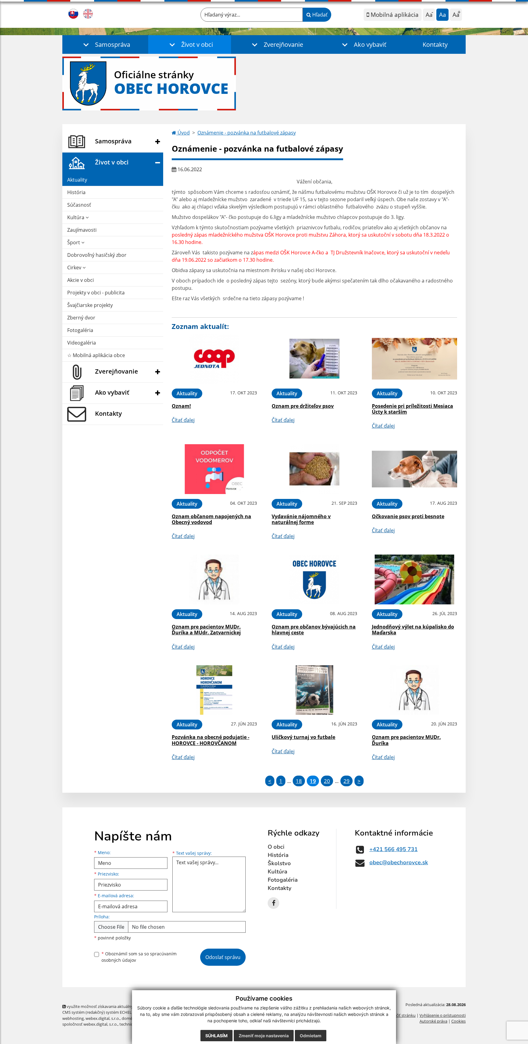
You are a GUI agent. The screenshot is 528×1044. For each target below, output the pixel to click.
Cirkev (74, 267)
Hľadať (319, 14)
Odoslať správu (222, 957)
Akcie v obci (80, 280)
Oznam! (181, 406)
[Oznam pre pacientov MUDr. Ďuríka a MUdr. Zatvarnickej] (214, 579)
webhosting (73, 1018)
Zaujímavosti (82, 230)
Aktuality (77, 179)
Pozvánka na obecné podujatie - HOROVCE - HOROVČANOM (210, 740)
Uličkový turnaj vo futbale (303, 737)
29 (346, 780)
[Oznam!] (214, 359)
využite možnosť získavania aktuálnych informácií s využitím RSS (124, 1006)
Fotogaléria (80, 330)
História (76, 192)
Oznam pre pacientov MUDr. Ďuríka (406, 740)
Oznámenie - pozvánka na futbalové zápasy (246, 132)
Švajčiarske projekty (90, 305)
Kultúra (76, 217)
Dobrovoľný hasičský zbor (97, 255)
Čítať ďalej (183, 420)
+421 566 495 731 (393, 849)
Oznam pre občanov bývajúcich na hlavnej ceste (314, 629)
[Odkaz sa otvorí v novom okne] (273, 903)
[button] (105, 44)
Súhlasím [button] (216, 1035)
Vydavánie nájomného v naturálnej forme (301, 519)
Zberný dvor (81, 317)
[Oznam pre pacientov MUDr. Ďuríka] (414, 690)
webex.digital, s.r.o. (103, 1018)
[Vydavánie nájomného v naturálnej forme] (314, 469)
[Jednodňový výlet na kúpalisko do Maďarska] (414, 579)
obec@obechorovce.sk (398, 862)
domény (129, 1018)
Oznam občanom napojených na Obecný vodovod (211, 519)
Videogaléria (81, 342)
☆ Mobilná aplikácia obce (96, 355)
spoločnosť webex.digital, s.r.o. (90, 1024)
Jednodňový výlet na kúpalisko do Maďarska (413, 629)
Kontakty (435, 44)
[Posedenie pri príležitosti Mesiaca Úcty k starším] (414, 359)
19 (313, 780)
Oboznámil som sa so (139, 957)
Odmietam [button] (310, 1035)
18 (299, 780)
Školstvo (279, 863)
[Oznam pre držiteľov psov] (314, 359)
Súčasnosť (79, 204)
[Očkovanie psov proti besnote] (414, 469)
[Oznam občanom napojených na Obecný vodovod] (214, 469)
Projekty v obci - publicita (96, 292)
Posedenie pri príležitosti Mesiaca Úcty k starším (412, 409)
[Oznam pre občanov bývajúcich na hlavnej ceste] (314, 579)
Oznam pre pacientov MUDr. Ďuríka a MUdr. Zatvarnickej (206, 629)
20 (327, 780)
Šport (74, 242)
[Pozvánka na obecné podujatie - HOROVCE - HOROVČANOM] (214, 690)
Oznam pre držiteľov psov (303, 406)
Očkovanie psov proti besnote (408, 516)
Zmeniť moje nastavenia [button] (264, 1035)
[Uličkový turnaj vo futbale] (314, 690)
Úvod (183, 132)
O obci (276, 846)
